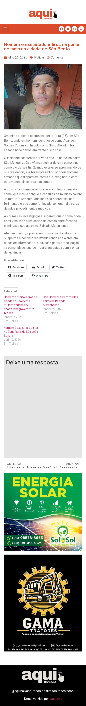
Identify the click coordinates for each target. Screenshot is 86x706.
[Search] (81, 29)
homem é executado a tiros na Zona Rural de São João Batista (21, 331)
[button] (5, 29)
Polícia (39, 57)
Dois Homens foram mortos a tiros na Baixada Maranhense (60, 301)
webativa (56, 699)
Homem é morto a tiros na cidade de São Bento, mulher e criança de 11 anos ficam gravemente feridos (20, 305)
